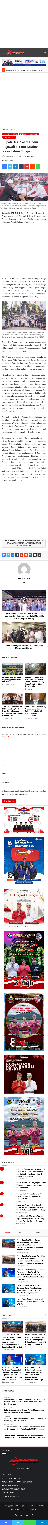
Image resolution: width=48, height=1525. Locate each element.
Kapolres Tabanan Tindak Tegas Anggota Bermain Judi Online (12, 679)
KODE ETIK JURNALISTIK (11, 1478)
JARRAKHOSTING (31, 1509)
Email (4, 773)
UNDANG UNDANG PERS (11, 1496)
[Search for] (45, 53)
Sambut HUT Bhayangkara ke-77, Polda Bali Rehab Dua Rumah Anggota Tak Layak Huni (31, 1196)
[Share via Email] (35, 555)
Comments (38, 1232)
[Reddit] (32, 166)
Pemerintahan (9, 137)
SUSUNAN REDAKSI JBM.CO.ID (13, 1489)
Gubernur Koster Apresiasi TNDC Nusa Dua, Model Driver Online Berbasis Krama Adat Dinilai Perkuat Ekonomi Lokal (12, 711)
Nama (4, 765)
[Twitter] (10, 166)
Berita (14, 134)
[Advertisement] (24, 24)
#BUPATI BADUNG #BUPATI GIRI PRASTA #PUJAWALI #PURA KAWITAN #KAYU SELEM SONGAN (24, 543)
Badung (12, 129)
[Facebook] (4, 166)
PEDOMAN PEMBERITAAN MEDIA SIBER (17, 1482)
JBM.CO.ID (39, 1506)
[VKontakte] (30, 555)
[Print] (39, 555)
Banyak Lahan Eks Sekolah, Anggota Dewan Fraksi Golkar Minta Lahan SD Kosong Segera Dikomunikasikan (35, 711)
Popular (22, 1232)
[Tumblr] (21, 166)
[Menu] (3, 53)
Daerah (23, 134)
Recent (7, 1232)
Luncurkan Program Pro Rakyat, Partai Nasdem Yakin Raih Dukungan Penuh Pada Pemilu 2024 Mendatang (30, 1207)
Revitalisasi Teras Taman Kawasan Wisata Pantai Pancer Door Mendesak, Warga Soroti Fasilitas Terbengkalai (35, 681)
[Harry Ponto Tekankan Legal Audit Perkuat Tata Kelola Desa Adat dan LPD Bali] (8, 1302)
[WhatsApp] (38, 166)
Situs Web (5, 782)
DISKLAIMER (6, 1475)
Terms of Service (8, 1493)
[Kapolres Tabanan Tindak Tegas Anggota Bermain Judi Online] (12, 669)
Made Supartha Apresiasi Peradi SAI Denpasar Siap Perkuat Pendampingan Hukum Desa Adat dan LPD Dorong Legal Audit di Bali (35, 1339)
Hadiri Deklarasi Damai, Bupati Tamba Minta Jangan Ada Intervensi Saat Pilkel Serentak (31, 1185)
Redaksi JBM (9, 156)
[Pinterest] (26, 166)
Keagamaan (33, 134)
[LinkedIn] (15, 166)
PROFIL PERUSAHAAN (10, 1485)
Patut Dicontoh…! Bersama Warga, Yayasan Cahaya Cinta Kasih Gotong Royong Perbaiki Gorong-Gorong (30, 1218)
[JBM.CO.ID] (15, 52)
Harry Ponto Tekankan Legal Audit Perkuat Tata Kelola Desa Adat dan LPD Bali (30, 1301)
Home (6, 129)
